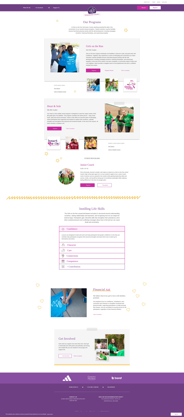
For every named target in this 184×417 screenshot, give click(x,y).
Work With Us (73, 387)
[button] (182, 2)
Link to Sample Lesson (60, 91)
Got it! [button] (176, 414)
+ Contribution (73, 266)
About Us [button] (147, 2)
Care (69, 250)
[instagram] (171, 2)
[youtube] (176, 2)
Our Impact (57, 88)
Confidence (72, 229)
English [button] (164, 2)
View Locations (125, 70)
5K (49, 7)
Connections (72, 255)
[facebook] (178, 2)
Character (71, 245)
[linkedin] (89, 407)
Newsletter (105, 185)
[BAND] (116, 378)
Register (94, 70)
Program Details (109, 70)
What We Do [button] (26, 7)
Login (1, 2)
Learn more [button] (50, 414)
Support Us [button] (56, 7)
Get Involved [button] (39, 7)
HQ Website (111, 387)
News (158, 2)
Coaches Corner (92, 387)
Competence (72, 261)
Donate (143, 7)
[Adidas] (67, 378)
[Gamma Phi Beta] (91, 378)
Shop (153, 2)
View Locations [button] (78, 356)
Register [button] (155, 7)
